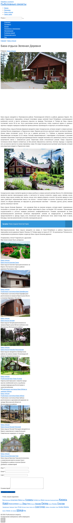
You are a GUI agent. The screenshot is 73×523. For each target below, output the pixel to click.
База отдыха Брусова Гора (9, 456)
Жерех (43, 500)
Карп (5, 503)
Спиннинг (7, 22)
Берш (20, 500)
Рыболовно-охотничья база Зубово (12, 396)
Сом (37, 507)
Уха (5, 37)
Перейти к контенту (7, 2)
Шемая (14, 510)
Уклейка (60, 507)
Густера (35, 500)
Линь (29, 504)
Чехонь (8, 510)
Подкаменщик (5, 507)
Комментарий (5, 488)
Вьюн (23, 500)
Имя (3, 468)
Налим (38, 504)
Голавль (29, 500)
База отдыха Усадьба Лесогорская (12, 350)
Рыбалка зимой (9, 33)
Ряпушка (24, 507)
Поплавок (7, 24)
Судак (42, 507)
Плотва (61, 503)
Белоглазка (7, 500)
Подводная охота (10, 35)
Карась (63, 499)
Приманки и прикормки (12, 29)
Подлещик (11, 507)
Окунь (44, 503)
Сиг (34, 507)
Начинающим (8, 31)
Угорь (57, 507)
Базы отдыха (8, 12)
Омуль (50, 504)
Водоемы (7, 10)
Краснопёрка (14, 504)
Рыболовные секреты (13, 4)
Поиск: (3, 18)
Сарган (31, 507)
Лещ (24, 503)
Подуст (16, 507)
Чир (12, 510)
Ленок (20, 504)
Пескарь (54, 504)
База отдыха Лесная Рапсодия (11, 427)
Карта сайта (8, 14)
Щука (20, 510)
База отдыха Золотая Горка (10, 262)
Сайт (2, 475)
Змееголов (47, 500)
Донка (6, 26)
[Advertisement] (36, 102)
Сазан (27, 507)
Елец (39, 500)
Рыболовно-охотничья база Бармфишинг (14, 291)
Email (3, 471)
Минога (33, 504)
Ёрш (3, 500)
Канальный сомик (54, 500)
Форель (66, 507)
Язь (25, 510)
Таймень (47, 507)
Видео (6, 8)
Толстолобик (52, 507)
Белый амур (14, 500)
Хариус (4, 510)
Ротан (19, 507)
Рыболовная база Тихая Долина (11, 379)
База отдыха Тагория (8, 320)
